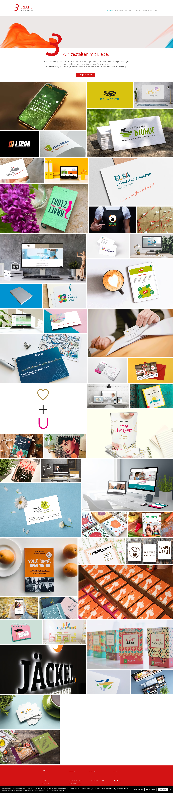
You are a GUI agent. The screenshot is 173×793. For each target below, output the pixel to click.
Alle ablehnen (150, 790)
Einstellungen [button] (138, 790)
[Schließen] (170, 789)
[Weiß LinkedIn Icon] (115, 781)
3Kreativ (43, 770)
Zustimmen (162, 790)
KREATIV (26, 7)
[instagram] (121, 781)
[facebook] (118, 781)
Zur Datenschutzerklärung (55, 790)
